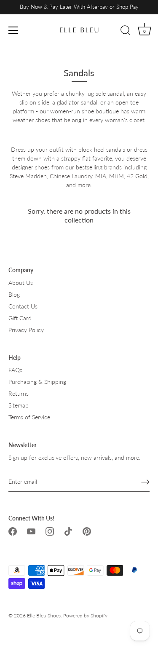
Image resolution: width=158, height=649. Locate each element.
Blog (14, 294)
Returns (18, 393)
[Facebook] (12, 530)
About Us (20, 282)
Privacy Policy (26, 329)
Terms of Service (29, 417)
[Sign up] (145, 481)
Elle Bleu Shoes (44, 615)
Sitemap (18, 405)
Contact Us (22, 306)
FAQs (15, 369)
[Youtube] (31, 530)
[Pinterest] (87, 530)
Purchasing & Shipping (37, 381)
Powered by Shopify (85, 615)
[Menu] (13, 30)
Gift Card (20, 318)
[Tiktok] (68, 530)
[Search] (125, 31)
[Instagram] (50, 530)
